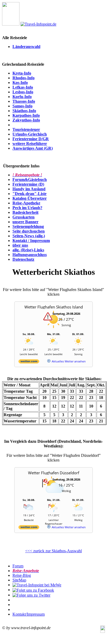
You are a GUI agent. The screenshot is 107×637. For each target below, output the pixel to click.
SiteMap (19, 580)
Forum (17, 566)
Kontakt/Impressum (28, 614)
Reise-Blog (21, 575)
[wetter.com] (28, 362)
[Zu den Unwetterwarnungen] (53, 330)
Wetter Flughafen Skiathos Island (53, 307)
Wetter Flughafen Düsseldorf (53, 472)
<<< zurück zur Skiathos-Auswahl (53, 551)
